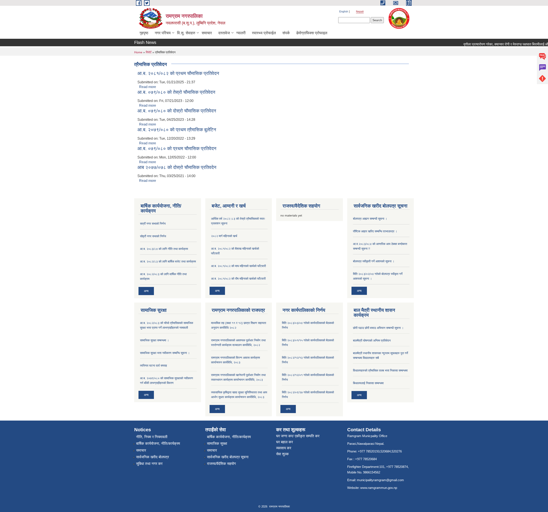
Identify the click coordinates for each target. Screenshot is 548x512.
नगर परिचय (163, 33)
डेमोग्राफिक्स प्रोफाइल (311, 33)
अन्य (146, 291)
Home (138, 52)
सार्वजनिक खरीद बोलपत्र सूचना (228, 457)
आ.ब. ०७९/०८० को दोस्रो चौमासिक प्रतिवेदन (176, 110)
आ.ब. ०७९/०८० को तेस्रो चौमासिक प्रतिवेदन (176, 92)
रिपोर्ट (149, 52)
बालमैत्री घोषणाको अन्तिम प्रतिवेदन (372, 340)
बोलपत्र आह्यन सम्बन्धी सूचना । (370, 218)
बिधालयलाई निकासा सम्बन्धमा (368, 383)
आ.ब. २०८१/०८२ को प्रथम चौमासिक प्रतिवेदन (178, 73)
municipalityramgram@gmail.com (380, 480)
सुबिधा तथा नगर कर (149, 464)
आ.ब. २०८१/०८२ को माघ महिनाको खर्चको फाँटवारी (238, 266)
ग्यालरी (241, 33)
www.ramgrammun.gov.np (379, 488)
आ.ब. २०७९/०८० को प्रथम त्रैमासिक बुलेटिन (176, 129)
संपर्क (286, 33)
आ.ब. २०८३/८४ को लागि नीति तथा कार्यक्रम (164, 249)
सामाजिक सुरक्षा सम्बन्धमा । (154, 340)
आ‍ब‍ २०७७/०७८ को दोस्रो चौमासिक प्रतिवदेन (176, 167)
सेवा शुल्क (282, 454)
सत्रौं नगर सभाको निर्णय (153, 223)
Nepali (360, 11)
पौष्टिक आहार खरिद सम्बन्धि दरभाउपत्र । (375, 231)
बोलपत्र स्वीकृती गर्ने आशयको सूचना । (373, 261)
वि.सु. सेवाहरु (186, 33)
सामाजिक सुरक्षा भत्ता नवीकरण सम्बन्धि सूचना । (165, 353)
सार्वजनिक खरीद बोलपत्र (152, 457)
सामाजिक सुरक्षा (217, 444)
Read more (147, 87)
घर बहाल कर (284, 442)
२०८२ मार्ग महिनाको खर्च (224, 236)
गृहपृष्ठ (144, 33)
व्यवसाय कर (283, 448)
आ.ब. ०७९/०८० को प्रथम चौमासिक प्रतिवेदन (176, 148)
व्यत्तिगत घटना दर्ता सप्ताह (153, 365)
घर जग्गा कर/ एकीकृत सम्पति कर (297, 436)
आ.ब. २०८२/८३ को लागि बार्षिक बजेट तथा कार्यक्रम (168, 261)
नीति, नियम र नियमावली (151, 437)
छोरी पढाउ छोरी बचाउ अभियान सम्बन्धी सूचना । (378, 328)
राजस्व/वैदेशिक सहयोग (221, 464)
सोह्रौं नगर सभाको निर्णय (153, 236)
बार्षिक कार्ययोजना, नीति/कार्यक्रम (158, 444)
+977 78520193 (369, 451)
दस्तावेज (224, 33)
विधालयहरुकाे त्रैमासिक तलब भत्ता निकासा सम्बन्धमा (380, 370)
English (343, 11)
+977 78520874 (397, 467)
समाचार (207, 33)
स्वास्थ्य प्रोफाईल (264, 33)
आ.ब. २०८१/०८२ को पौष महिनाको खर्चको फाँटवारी (238, 278)
